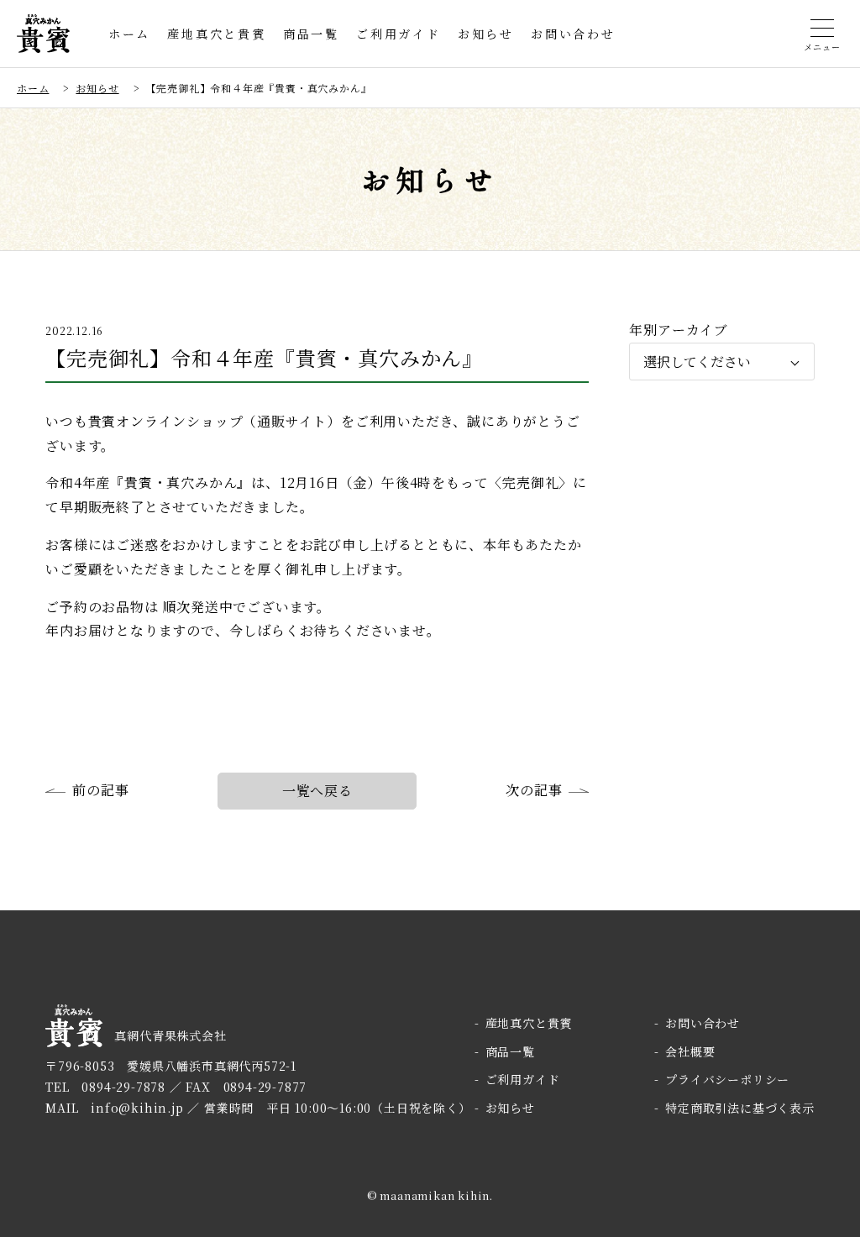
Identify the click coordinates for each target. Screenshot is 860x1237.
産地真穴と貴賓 (216, 33)
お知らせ (486, 33)
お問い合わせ (573, 33)
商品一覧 (311, 33)
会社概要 (690, 1051)
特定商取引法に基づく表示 (739, 1107)
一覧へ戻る (317, 790)
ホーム (129, 33)
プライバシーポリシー (727, 1079)
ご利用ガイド (398, 33)
